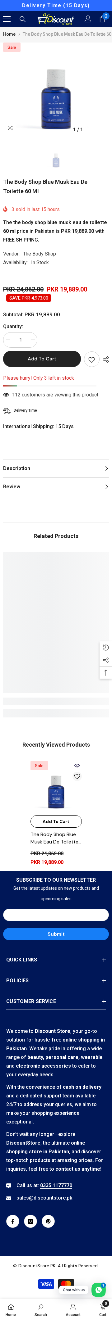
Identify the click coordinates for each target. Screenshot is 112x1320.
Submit (56, 934)
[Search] (22, 19)
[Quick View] (77, 765)
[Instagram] (30, 1221)
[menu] (7, 19)
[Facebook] (12, 1221)
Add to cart (42, 358)
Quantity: (13, 326)
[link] (56, 701)
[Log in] (88, 19)
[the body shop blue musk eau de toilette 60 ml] (56, 786)
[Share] (104, 359)
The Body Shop (39, 254)
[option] (56, 5)
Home (9, 34)
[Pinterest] (48, 1221)
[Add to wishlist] (92, 359)
